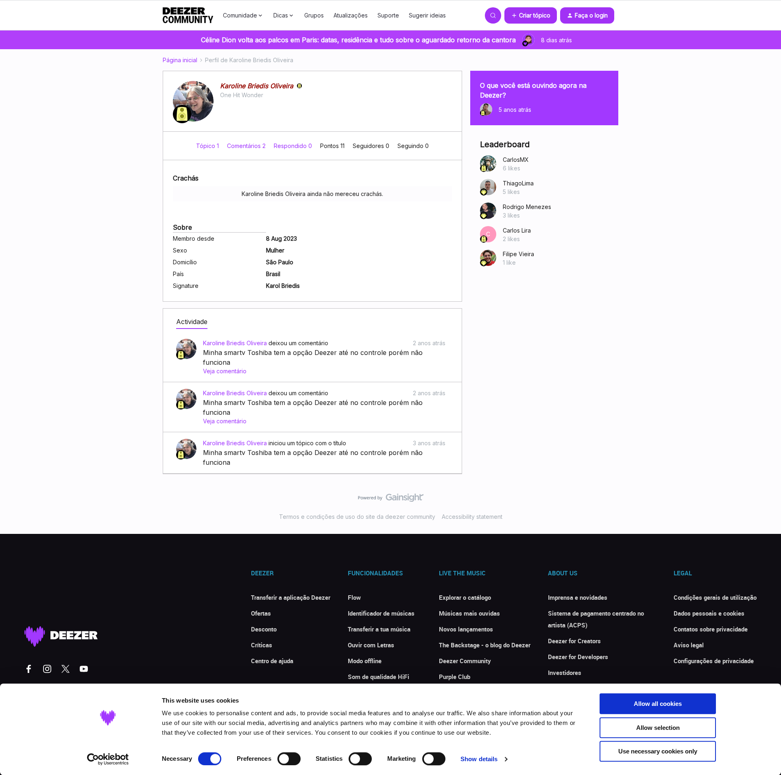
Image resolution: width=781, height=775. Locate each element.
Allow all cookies (658, 703)
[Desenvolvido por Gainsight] (390, 500)
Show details (478, 758)
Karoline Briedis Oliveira (256, 86)
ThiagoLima (518, 183)
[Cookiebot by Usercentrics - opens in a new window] (108, 759)
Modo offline (365, 661)
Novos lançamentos (466, 629)
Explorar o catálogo (465, 597)
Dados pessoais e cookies (709, 613)
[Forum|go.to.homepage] (188, 15)
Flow (354, 597)
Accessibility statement (472, 516)
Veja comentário (225, 371)
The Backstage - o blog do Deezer (484, 645)
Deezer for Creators (574, 641)
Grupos (314, 15)
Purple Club (454, 677)
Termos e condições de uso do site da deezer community (357, 516)
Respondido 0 (294, 145)
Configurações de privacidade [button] (714, 661)
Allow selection (658, 727)
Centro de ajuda (272, 661)
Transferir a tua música (379, 629)
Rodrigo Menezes (527, 206)
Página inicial (180, 60)
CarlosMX (516, 159)
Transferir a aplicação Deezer (290, 597)
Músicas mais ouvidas (469, 613)
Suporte (388, 15)
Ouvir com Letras (371, 645)
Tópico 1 (208, 145)
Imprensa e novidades (577, 597)
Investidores (564, 672)
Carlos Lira (517, 230)
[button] (530, 15)
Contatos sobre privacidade (711, 629)
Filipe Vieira (518, 253)
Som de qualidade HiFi (378, 677)
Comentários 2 (247, 145)
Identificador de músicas (381, 613)
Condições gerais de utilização (715, 597)
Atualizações (351, 15)
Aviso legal (689, 645)
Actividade (191, 322)
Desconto (264, 629)
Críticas (261, 645)
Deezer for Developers (578, 657)
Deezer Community (465, 661)
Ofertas (261, 613)
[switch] (289, 758)
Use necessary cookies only (657, 751)
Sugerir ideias (427, 15)
